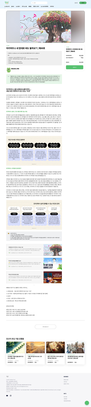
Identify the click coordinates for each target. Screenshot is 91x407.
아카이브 (52, 6)
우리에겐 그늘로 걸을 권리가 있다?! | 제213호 (15, 357)
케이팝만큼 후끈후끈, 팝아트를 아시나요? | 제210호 (75, 357)
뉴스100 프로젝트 (44, 6)
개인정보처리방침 (67, 400)
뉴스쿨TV (18, 6)
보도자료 (65, 396)
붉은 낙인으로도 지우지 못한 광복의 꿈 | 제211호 (55, 357)
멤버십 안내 (66, 379)
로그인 (76, 3)
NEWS (12, 6)
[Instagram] (10, 396)
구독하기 (82, 2)
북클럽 (30, 6)
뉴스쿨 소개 (7, 6)
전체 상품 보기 (45, 326)
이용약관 (65, 398)
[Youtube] (7, 395)
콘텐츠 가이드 (66, 383)
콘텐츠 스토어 (36, 6)
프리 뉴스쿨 (24, 6)
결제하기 (74, 67)
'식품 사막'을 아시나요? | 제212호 (35, 357)
